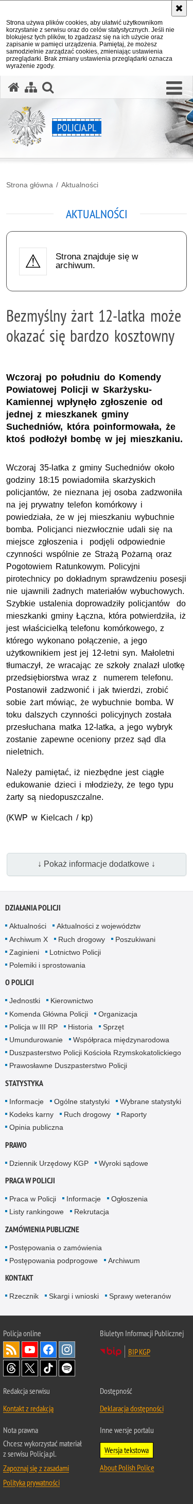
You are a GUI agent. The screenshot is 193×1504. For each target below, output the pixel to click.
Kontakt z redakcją (28, 1408)
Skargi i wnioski (74, 1296)
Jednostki (24, 1000)
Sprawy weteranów (140, 1296)
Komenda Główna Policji (48, 1014)
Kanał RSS (11, 1349)
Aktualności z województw (99, 926)
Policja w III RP (33, 1027)
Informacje (26, 1101)
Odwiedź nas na (30, 1349)
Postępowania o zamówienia (55, 1248)
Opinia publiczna (36, 1127)
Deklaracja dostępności (132, 1408)
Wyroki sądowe (123, 1163)
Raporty (134, 1114)
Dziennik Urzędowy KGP (49, 1163)
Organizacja (117, 1014)
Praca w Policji (30, 1180)
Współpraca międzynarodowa (121, 1040)
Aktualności (79, 185)
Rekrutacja (91, 1212)
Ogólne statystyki (82, 1101)
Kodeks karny (31, 1114)
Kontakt (19, 1277)
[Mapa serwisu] (31, 87)
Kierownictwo (71, 1000)
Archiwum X (28, 939)
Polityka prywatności (31, 1482)
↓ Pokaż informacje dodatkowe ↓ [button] (96, 864)
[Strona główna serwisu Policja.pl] (14, 87)
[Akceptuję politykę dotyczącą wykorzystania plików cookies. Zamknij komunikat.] (179, 8)
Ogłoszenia (129, 1199)
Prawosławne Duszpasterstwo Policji (68, 1065)
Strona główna (29, 185)
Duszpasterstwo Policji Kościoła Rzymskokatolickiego (95, 1052)
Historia (80, 1027)
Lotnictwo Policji (75, 952)
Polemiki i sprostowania (47, 965)
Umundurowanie (36, 1040)
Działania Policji (33, 907)
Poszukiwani (135, 939)
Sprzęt (113, 1027)
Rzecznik (24, 1296)
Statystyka (24, 1083)
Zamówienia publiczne (42, 1229)
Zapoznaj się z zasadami (36, 1468)
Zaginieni (24, 952)
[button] (174, 88)
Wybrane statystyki (150, 1101)
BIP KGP (139, 1351)
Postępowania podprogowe (53, 1260)
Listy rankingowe (36, 1212)
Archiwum (124, 1260)
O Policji (19, 982)
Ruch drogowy (81, 939)
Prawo (16, 1145)
